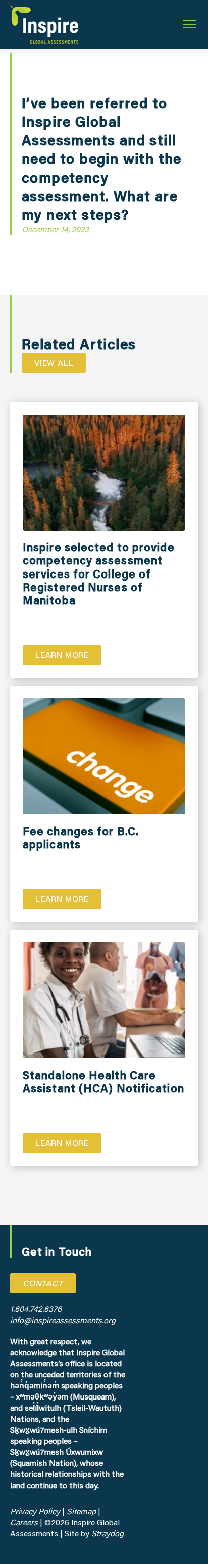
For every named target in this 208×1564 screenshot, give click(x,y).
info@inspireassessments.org (63, 1319)
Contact (43, 1283)
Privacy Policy (35, 1511)
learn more (62, 654)
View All (53, 362)
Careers (25, 1522)
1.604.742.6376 (36, 1308)
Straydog (107, 1533)
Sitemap (81, 1511)
